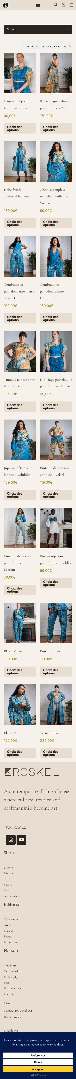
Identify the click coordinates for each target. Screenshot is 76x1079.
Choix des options (14, 128)
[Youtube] (21, 840)
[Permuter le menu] (38, 5)
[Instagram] (11, 840)
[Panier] (71, 5)
